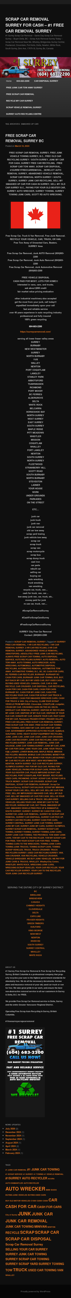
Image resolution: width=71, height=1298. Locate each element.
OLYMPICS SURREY (14, 766)
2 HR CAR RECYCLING (36, 647)
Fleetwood (24, 718)
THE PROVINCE (40, 834)
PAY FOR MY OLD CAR (36, 766)
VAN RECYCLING (29, 855)
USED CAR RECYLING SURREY (43, 852)
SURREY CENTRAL (14, 822)
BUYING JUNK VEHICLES (16, 1195)
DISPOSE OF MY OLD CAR (32, 712)
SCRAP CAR (44, 778)
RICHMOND (23, 778)
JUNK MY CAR (52, 745)
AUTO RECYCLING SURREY (28, 659)
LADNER (14, 751)
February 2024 (12, 1153)
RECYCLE (12, 1232)
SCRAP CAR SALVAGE (33, 787)
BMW (48, 1190)
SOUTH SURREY (13, 811)
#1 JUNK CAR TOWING (43, 1169)
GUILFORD (10, 733)
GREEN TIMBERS (35, 923)
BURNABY (40, 674)
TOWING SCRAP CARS (40, 846)
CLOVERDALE (35, 909)
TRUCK (27, 849)
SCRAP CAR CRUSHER (32, 781)
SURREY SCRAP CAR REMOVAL (21, 828)
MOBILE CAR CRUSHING (40, 754)
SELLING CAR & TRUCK (31, 799)
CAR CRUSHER (23, 686)
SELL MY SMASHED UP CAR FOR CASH (30, 796)
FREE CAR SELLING (15, 721)
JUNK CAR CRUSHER (52, 736)
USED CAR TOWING (42, 1270)
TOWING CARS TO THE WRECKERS (22, 843)
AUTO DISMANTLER (14, 1183)
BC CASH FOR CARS (53, 671)
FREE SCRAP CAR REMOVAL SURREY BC (24, 138)
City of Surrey (31, 701)
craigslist (59, 704)
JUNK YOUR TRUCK (52, 748)
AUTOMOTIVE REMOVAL (29, 668)
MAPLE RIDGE (46, 751)
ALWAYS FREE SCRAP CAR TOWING (22, 656)
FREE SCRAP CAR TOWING (48, 724)
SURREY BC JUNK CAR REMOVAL (22, 814)
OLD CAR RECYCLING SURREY (47, 763)
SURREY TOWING (22, 831)
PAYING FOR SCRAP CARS (35, 769)
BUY (61, 677)
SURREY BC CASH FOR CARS (46, 811)
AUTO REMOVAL (51, 659)
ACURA (51, 1178)
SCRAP (33, 778)
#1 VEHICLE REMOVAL (54, 1174)
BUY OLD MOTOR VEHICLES (17, 1200)
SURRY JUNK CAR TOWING (18, 834)
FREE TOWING (12, 727)
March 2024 (11, 1149)
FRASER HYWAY (37, 718)
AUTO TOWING (24, 662)
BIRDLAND (35, 895)
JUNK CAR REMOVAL (37, 742)
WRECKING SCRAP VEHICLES (20, 867)
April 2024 (10, 1146)
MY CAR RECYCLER (15, 760)
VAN (61, 852)
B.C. (36, 671)
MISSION (23, 754)
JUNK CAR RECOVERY (16, 739)
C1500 (33, 1200)
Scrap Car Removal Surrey (24, 1244)
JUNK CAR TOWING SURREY (30, 745)
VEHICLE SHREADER (15, 858)
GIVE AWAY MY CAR (29, 727)
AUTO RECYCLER (31, 1183)
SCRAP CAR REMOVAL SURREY (30, 641)
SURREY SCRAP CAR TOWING (27, 1259)
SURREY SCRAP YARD (21, 1264)
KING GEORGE (36, 930)
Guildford (59, 730)
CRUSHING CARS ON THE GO (36, 707)
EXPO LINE (35, 916)
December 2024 (13, 1132)
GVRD (19, 733)
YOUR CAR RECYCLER (46, 867)
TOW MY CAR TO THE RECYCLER (28, 837)
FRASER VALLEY (54, 718)
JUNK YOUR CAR (33, 748)
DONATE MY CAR (24, 715)
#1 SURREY (28, 1174)
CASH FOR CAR (13, 689)
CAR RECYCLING (56, 686)
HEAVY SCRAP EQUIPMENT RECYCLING (42, 733)
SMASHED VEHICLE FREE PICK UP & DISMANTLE (34, 808)
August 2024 (11, 1142)
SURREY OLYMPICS (55, 825)
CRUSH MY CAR (13, 707)
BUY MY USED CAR (35, 680)
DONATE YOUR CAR (43, 715)
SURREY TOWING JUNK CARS (46, 831)
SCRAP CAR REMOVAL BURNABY (33, 784)
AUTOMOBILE (24, 665)
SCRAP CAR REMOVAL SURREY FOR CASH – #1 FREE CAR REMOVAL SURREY (34, 25)
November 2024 (13, 1135)
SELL (27, 790)
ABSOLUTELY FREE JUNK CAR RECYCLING (41, 653)
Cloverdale (36, 704)
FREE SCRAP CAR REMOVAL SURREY (44, 721)
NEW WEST (31, 760)
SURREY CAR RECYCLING (18, 819)
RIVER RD (35, 941)
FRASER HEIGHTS (35, 920)
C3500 (45, 1200)
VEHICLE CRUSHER (47, 855)
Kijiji (7, 751)
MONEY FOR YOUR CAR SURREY (49, 757)
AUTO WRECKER (40, 662)
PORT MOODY (43, 775)
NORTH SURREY (23, 763)
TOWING (55, 840)
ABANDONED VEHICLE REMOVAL (41, 650)
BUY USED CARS (53, 680)
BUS (56, 677)
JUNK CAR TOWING (19, 1226)
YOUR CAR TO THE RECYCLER (46, 870)
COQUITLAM (48, 704)
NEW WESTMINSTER (47, 760)
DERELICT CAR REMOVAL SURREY (22, 710)
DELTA (55, 707)
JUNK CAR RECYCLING (40, 739)
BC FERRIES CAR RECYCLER (19, 674)
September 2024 (13, 1139)
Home (9, 80)
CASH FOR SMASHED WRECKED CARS (38, 698)
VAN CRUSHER (12, 855)
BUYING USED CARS (37, 1195)
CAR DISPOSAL (39, 686)
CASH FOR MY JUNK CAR (32, 692)
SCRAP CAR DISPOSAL (28, 1239)
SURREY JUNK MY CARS (32, 825)
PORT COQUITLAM (27, 775)
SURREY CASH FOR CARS (44, 819)
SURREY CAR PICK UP (52, 816)
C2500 (39, 1200)
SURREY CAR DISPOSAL (28, 816)
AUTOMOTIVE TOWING (23, 671)
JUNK (8, 736)
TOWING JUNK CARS (50, 843)
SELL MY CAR (37, 790)
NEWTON (9, 763)
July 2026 (10, 1128)
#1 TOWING (38, 1174)
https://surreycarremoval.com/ (35, 331)
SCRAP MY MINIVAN (54, 787)
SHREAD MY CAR (25, 805)
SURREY (26, 811)
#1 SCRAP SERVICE (13, 1174)
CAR (43, 683)
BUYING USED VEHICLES (17, 683)
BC (40, 671)
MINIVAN (40, 1226)
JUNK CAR (17, 736)
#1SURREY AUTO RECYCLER (26, 1178)
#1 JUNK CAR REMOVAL (16, 1170)
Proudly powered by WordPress (35, 1291)
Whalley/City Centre (49, 861)
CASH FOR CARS (30, 689)
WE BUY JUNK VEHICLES (39, 858)
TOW (8, 1270)
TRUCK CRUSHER (41, 849)
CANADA (35, 683)
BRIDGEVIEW (35, 898)
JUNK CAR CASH (32, 736)
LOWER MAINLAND (29, 751)
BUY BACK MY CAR (15, 680)
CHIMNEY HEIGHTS (35, 905)
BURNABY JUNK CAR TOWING (38, 677)
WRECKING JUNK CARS (42, 864)
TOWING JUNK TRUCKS (16, 846)
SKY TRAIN (40, 805)
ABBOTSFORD (12, 653)
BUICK (54, 1190)
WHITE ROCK (23, 864)
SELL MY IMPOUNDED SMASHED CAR (30, 793)
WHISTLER (10, 864)
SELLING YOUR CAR (26, 802)
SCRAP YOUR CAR (14, 790)
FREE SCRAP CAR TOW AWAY (19, 724)
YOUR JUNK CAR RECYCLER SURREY (23, 873)
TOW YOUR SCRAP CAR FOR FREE (33, 840)
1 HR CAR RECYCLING (38, 644)
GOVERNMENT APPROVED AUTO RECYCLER (32, 730)
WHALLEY (34, 861)
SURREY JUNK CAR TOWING (39, 822)
